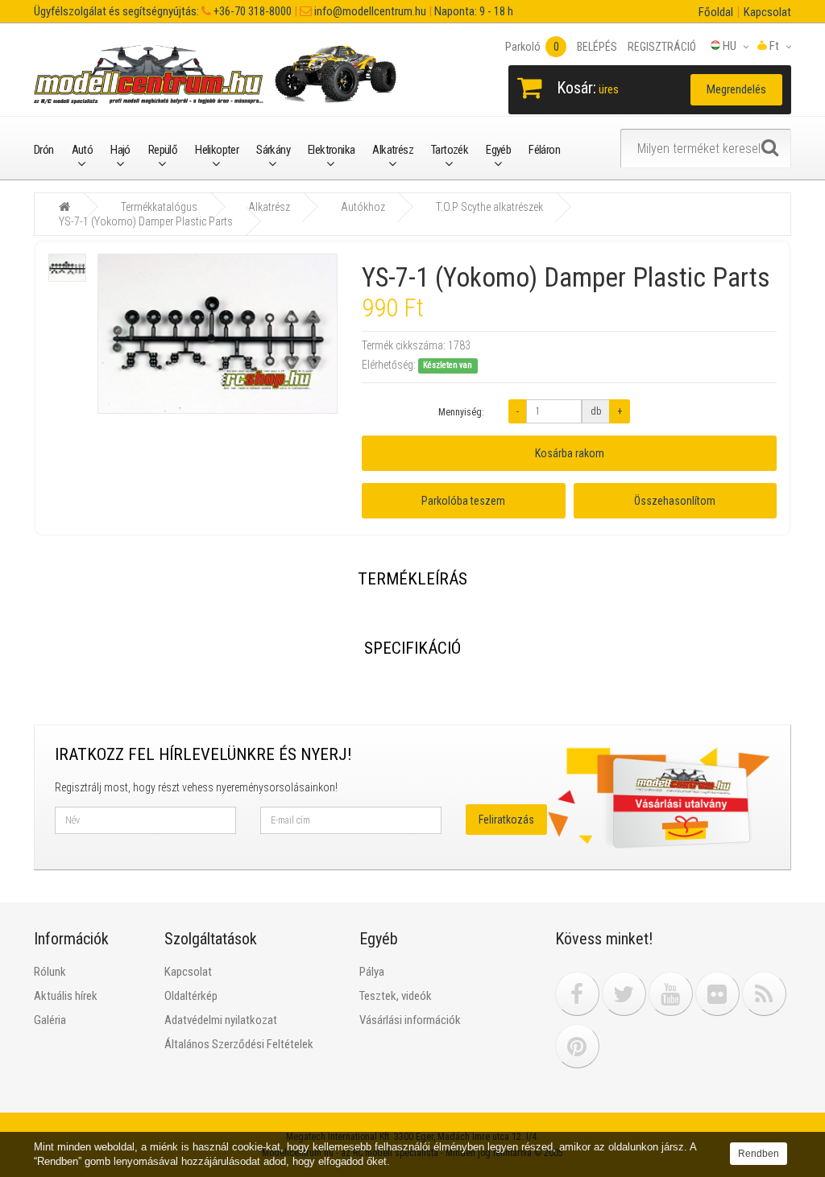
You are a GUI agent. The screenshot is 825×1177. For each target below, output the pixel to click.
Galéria (50, 1020)
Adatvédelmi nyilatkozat (220, 1020)
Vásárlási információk (410, 1020)
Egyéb (498, 149)
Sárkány (273, 149)
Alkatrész (392, 149)
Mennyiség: (461, 412)
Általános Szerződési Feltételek (238, 1044)
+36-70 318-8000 (251, 11)
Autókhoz (363, 206)
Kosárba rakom (569, 453)
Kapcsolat (767, 12)
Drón (44, 149)
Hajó (120, 149)
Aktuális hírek (65, 996)
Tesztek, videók (395, 996)
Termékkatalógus (159, 206)
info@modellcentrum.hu (369, 11)
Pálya (371, 971)
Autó (82, 149)
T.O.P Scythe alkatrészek (489, 206)
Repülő (162, 149)
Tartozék (449, 149)
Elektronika (331, 149)
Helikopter (216, 149)
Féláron (544, 149)
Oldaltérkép (191, 996)
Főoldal (716, 12)
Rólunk (50, 971)
